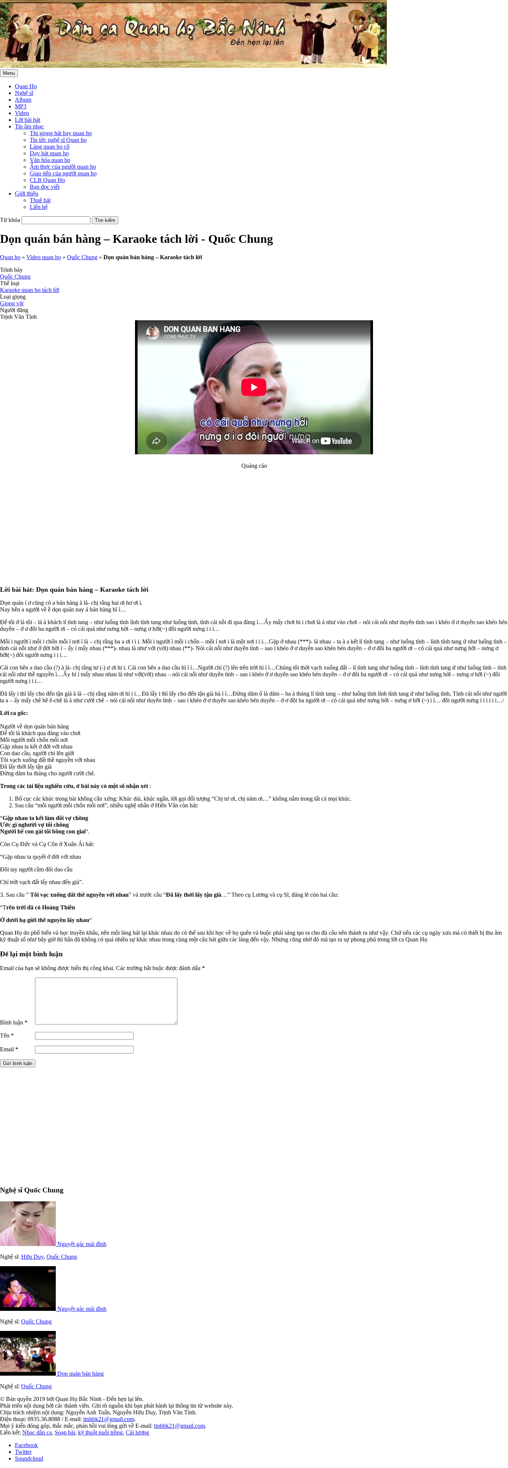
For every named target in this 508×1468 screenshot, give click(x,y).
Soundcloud (29, 1458)
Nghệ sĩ (24, 93)
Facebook (26, 1445)
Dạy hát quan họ (49, 153)
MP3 (20, 106)
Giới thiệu (26, 193)
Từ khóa (10, 220)
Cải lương (137, 1432)
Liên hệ (39, 207)
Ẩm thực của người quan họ (63, 166)
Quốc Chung (82, 257)
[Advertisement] (254, 521)
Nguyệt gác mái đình (81, 1244)
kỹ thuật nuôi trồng (100, 1432)
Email (9, 1049)
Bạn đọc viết (45, 187)
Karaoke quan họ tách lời (29, 290)
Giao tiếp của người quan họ (63, 173)
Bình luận (14, 1022)
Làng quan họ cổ (50, 146)
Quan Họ (26, 86)
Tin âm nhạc (29, 126)
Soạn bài (65, 1432)
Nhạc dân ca (37, 1432)
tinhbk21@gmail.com (108, 1419)
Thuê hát (40, 200)
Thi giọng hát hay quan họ (61, 133)
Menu (9, 73)
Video (22, 113)
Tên (7, 1035)
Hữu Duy (32, 1256)
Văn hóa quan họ (50, 160)
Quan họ (10, 257)
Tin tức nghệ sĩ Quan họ (58, 140)
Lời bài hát (27, 120)
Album (23, 99)
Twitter (23, 1452)
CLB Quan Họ (47, 180)
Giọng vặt (11, 303)
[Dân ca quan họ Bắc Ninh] (193, 66)
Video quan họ (43, 257)
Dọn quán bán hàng (80, 1373)
